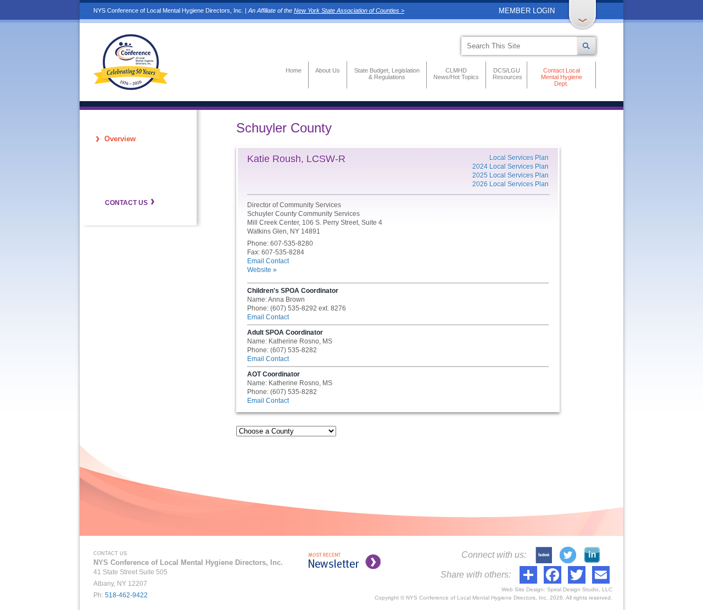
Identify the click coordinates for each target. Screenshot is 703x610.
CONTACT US (126, 203)
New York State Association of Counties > (349, 10)
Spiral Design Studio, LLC (579, 589)
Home (294, 70)
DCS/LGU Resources (506, 73)
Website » (262, 270)
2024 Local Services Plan (510, 166)
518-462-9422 (126, 595)
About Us (327, 70)
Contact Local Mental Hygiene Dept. (561, 77)
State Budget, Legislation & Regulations (387, 73)
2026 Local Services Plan (510, 184)
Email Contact (268, 261)
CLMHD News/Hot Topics (456, 73)
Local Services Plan (519, 158)
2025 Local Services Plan (510, 175)
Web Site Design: (523, 589)
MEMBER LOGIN (527, 11)
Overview (120, 139)
